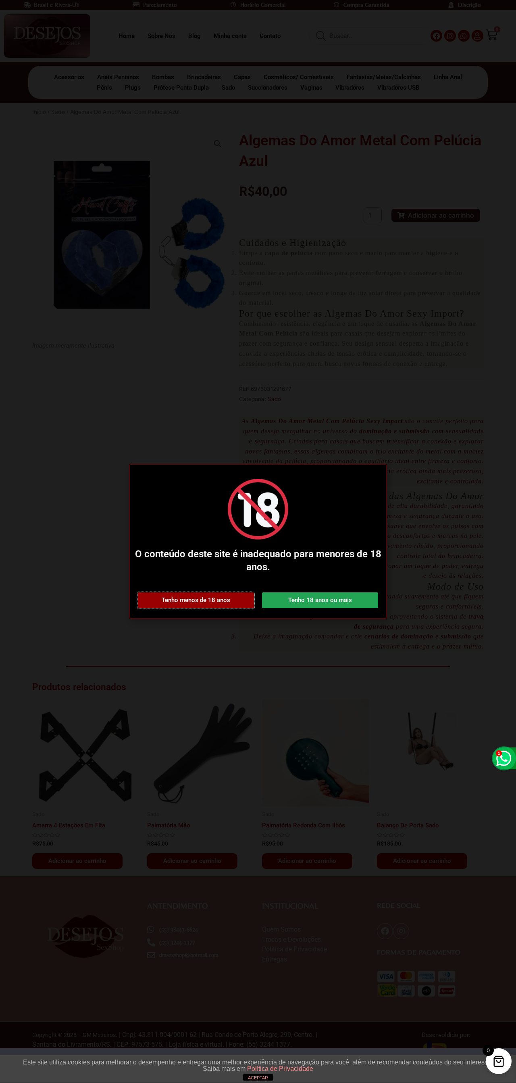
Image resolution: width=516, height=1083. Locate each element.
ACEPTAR (258, 1077)
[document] (258, 541)
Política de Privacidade (280, 1068)
